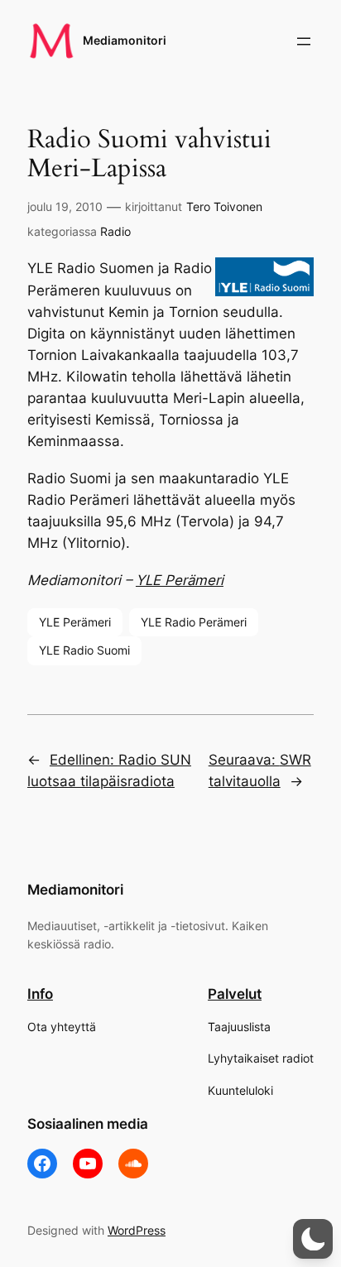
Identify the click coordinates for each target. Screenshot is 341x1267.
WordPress (137, 1230)
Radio (115, 231)
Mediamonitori (124, 40)
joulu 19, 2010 (65, 206)
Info (40, 994)
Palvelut (235, 994)
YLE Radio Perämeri (194, 622)
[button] (313, 1239)
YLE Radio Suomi (84, 650)
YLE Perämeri (179, 580)
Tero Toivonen (224, 206)
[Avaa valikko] (304, 41)
